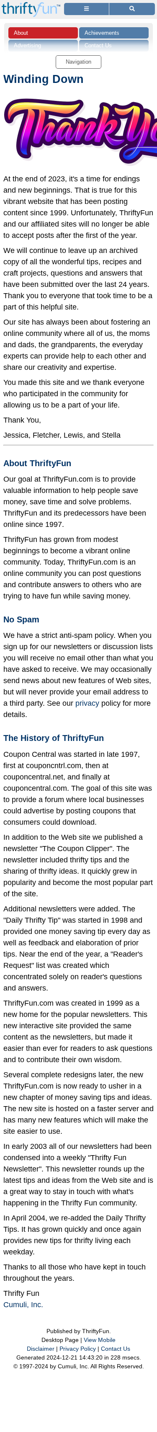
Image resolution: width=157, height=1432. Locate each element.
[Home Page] (31, 4)
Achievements (102, 33)
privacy (87, 703)
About (21, 33)
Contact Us (115, 1348)
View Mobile (100, 1340)
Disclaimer (40, 1348)
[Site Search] (132, 9)
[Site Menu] (86, 9)
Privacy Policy (77, 1348)
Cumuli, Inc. (23, 1304)
